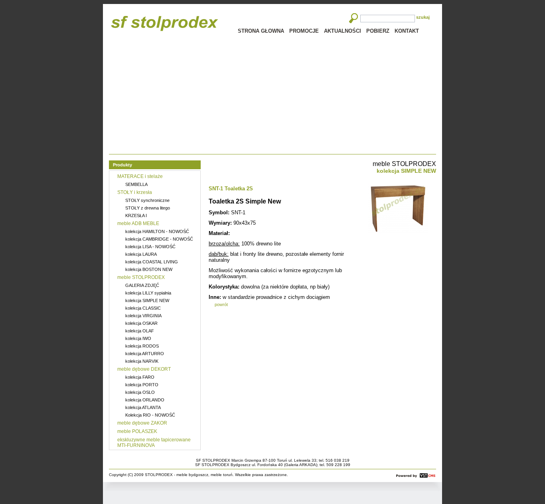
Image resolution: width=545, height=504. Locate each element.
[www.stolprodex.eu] (164, 23)
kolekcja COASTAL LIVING (151, 261)
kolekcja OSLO (140, 392)
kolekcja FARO (139, 377)
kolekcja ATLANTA (143, 407)
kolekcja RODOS (142, 346)
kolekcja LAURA (141, 254)
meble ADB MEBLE (138, 223)
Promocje (304, 31)
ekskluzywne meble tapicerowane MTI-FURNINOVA (154, 442)
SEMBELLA (136, 184)
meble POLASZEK (137, 431)
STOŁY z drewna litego (147, 208)
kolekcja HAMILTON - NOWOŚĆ (157, 231)
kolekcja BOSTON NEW (148, 269)
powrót (221, 304)
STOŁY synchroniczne (147, 200)
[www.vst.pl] (415, 475)
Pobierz (377, 31)
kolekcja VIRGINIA (143, 315)
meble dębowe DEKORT (144, 369)
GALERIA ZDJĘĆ (142, 285)
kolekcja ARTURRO (144, 353)
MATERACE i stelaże (140, 176)
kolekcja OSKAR (141, 323)
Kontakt (407, 31)
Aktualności (342, 31)
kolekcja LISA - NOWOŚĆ (150, 246)
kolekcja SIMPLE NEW (147, 300)
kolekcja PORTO (141, 384)
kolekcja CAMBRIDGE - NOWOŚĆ (159, 239)
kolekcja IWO (138, 338)
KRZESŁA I (136, 215)
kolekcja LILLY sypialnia (148, 293)
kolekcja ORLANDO (144, 399)
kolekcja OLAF (139, 330)
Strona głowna (261, 31)
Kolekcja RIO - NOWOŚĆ (150, 415)
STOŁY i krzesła (134, 192)
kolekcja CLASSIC (143, 308)
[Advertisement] (272, 94)
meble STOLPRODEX (141, 277)
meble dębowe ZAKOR (142, 423)
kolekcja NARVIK (141, 361)
